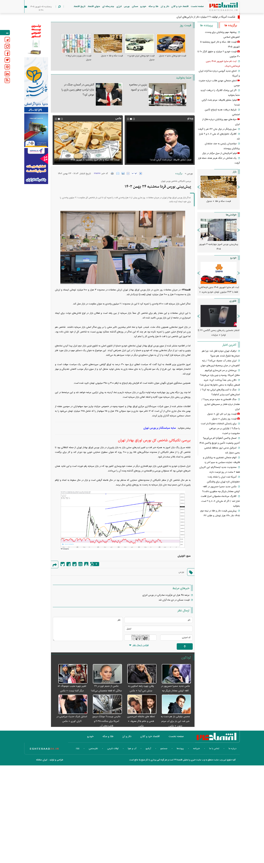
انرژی (119, 6)
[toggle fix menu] (5, 32)
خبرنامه (196, 749)
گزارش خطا (86, 564)
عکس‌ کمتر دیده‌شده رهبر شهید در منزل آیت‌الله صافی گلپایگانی (89, 160)
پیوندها (180, 749)
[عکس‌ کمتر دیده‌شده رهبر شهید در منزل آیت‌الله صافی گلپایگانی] (87, 142)
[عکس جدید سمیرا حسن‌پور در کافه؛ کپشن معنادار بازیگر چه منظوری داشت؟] (174, 674)
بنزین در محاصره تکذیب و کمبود (138, 87)
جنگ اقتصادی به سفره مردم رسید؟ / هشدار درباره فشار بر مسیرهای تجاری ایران (221, 404)
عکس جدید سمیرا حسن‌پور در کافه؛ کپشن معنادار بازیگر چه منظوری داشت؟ (175, 690)
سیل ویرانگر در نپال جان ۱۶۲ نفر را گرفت (217, 129)
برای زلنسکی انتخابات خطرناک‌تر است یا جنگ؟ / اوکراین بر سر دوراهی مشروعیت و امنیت (220, 428)
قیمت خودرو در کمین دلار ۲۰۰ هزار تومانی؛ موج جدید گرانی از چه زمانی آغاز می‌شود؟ (218, 289)
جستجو (163, 749)
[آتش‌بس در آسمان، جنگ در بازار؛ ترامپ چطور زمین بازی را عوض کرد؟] (109, 94)
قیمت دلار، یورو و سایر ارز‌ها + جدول (78, 58)
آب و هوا (132, 749)
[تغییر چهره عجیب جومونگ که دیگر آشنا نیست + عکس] (71, 674)
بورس (126, 6)
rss (77, 749)
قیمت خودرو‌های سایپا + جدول (172, 56)
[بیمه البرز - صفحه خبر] (36, 39)
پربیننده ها (206, 25)
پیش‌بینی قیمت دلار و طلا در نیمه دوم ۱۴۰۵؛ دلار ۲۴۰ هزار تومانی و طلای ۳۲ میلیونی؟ (220, 516)
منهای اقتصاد (94, 6)
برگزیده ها (230, 25)
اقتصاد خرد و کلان (180, 6)
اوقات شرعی (113, 749)
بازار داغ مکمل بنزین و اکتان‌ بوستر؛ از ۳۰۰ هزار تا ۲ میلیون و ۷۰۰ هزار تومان (218, 246)
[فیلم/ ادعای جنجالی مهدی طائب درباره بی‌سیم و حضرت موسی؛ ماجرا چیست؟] (159, 142)
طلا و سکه (153, 6)
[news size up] (140, 173)
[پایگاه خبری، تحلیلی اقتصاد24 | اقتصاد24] (218, 7)
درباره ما (232, 749)
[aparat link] (7, 67)
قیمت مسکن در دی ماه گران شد (174, 600)
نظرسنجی (93, 749)
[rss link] (7, 80)
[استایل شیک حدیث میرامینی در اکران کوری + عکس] (71, 704)
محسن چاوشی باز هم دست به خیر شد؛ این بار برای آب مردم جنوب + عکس (175, 721)
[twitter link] (7, 60)
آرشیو (148, 749)
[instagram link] (7, 46)
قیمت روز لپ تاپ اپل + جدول (222, 414)
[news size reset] (134, 173)
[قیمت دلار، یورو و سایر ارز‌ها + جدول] (76, 43)
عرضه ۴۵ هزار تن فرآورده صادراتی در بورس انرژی (165, 595)
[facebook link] (7, 53)
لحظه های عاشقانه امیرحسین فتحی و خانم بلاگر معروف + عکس (141, 721)
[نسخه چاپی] (112, 173)
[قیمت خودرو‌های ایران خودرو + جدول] (139, 43)
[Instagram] (80, 564)
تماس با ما (214, 749)
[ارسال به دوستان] (117, 173)
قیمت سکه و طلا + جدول (112, 56)
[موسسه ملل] (36, 130)
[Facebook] (68, 564)
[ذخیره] (123, 173)
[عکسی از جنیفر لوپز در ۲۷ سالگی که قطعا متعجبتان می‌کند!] (105, 674)
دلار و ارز (165, 6)
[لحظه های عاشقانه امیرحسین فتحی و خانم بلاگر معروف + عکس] (140, 704)
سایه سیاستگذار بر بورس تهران (159, 428)
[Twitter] (63, 564)
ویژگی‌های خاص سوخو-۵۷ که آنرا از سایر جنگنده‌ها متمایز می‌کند (218, 332)
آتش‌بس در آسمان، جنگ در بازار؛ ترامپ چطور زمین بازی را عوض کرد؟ (77, 90)
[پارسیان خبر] (36, 84)
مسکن (135, 6)
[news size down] (128, 173)
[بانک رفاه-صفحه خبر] (36, 166)
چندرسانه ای (108, 6)
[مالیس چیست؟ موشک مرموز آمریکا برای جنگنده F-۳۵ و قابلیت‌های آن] (105, 704)
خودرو (143, 6)
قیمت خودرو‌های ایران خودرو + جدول (140, 58)
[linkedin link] (7, 73)
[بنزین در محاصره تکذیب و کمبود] (167, 94)
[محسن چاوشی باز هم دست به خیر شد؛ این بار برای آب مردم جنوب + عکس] (174, 704)
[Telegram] (74, 564)
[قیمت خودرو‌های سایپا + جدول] (171, 43)
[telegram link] (7, 39)
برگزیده (178, 173)
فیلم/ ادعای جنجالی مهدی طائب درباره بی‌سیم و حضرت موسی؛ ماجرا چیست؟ (161, 158)
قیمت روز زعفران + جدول (224, 419)
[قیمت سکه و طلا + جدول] (108, 43)
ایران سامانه (41, 760)
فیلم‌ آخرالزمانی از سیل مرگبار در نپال (219, 153)
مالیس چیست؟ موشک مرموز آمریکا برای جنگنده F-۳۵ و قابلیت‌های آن (106, 721)
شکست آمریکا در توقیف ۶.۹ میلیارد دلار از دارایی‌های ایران (206, 17)
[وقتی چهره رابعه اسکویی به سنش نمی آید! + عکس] (140, 674)
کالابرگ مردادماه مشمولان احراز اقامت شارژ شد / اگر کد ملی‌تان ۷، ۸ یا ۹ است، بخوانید (220, 501)
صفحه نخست (197, 6)
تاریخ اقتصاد (79, 6)
